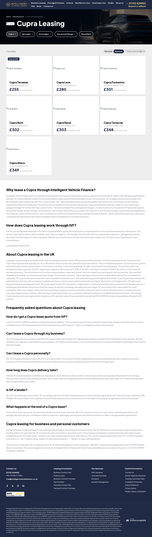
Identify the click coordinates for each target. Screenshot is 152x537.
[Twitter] (12, 486)
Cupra (11, 34)
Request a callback (137, 6)
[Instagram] (18, 486)
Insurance (95, 479)
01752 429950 (12, 472)
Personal (108, 51)
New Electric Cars (82, 3)
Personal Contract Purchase (64, 488)
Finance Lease (59, 476)
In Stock (69, 3)
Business (118, 51)
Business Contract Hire (62, 472)
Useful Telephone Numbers (135, 476)
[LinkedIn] (23, 486)
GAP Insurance (97, 472)
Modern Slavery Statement (135, 491)
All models (26, 34)
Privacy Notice (130, 488)
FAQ (33, 6)
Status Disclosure (132, 485)
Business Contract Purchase (64, 479)
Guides (111, 3)
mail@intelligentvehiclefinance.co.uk (21, 479)
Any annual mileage (65, 34)
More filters (86, 34)
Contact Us (129, 472)
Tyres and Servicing (98, 476)
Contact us (48, 6)
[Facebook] (7, 486)
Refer (39, 6)
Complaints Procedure (133, 482)
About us (119, 3)
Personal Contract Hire (62, 485)
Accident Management (100, 482)
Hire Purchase (59, 482)
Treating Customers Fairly (135, 479)
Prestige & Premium (56, 3)
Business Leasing (38, 3)
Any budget (44, 34)
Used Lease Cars (99, 3)
